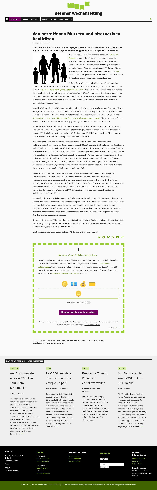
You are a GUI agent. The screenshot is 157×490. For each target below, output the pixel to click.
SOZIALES (35, 19)
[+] (22, 434)
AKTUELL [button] (13, 19)
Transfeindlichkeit (45, 343)
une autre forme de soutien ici (65, 273)
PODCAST (14, 368)
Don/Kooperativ (74, 461)
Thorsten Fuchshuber (91, 389)
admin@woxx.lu (43, 461)
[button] (150, 19)
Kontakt (40, 452)
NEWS (49, 368)
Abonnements (74, 456)
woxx (12, 394)
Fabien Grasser (52, 389)
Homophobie (85, 340)
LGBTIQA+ (94, 340)
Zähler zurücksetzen (92, 325)
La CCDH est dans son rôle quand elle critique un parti (59, 378)
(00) (43, 459)
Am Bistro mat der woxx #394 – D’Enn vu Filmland (131, 378)
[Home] (7, 19)
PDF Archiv (105, 453)
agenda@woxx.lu (43, 473)
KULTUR (68, 19)
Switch (86, 302)
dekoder (117, 327)
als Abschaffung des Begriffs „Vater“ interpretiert (61, 89)
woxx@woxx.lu (42, 468)
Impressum (136, 461)
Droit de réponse (138, 459)
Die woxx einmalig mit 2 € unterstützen (78, 312)
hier (117, 71)
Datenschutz (137, 464)
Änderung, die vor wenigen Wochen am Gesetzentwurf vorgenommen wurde (66, 118)
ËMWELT (45, 19)
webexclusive (59, 343)
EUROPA (85, 368)
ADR (49, 340)
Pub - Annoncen (75, 459)
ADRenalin (56, 340)
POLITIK (25, 19)
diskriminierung (67, 340)
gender (77, 340)
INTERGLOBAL (57, 19)
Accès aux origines (40, 340)
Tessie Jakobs (37, 43)
